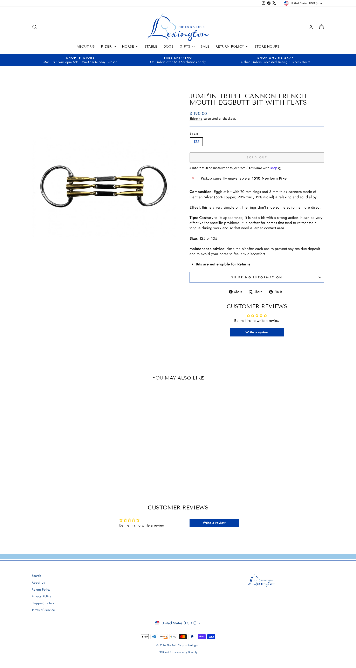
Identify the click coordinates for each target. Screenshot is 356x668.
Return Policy (230, 46)
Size (194, 134)
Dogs (168, 46)
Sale (205, 46)
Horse (128, 46)
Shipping (196, 118)
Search (36, 575)
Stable (150, 46)
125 (196, 141)
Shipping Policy (43, 603)
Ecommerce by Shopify (183, 652)
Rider (107, 46)
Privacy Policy (41, 596)
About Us (86, 46)
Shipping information (256, 277)
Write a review (256, 332)
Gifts (185, 46)
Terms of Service (43, 610)
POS (161, 652)
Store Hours (266, 46)
